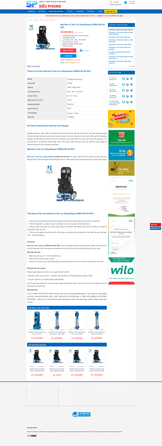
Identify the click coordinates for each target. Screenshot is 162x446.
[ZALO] (131, 79)
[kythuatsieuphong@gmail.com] (127, 102)
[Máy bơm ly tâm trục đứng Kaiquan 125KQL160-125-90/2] (97, 357)
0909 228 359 (113, 85)
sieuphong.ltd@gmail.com (72, 63)
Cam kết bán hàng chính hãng (37, 389)
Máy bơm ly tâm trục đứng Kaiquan (40, 157)
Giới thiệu (42, 11)
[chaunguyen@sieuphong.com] (127, 90)
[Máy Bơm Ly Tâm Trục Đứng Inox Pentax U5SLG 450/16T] (97, 320)
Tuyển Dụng (90, 11)
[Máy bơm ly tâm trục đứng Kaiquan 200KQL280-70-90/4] (77, 357)
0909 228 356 (113, 97)
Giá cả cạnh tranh (33, 392)
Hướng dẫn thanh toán (66, 389)
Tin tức (70, 11)
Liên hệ (100, 11)
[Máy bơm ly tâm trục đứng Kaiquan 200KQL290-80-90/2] (57, 357)
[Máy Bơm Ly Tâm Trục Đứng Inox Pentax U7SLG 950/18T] (77, 320)
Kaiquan (70, 113)
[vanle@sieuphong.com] (127, 84)
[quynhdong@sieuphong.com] (127, 96)
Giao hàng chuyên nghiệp (35, 395)
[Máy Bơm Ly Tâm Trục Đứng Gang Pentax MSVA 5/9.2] (37, 320)
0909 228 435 (113, 104)
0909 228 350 (113, 91)
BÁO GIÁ (154, 224)
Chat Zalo (68, 56)
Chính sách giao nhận (66, 392)
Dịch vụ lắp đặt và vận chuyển (68, 398)
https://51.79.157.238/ (6, 443)
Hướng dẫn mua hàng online (68, 395)
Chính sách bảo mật (65, 404)
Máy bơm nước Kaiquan (35, 245)
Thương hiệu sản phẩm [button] (55, 11)
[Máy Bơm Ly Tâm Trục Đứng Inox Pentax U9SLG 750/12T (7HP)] (57, 320)
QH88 (1, 445)
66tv (1, 441)
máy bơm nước (79, 294)
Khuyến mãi (79, 11)
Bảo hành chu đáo (33, 398)
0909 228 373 (155, 228)
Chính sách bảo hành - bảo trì (68, 401)
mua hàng (68, 50)
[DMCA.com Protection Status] (31, 435)
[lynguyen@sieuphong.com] (127, 78)
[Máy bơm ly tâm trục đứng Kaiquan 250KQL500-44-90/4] (37, 357)
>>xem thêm (131, 66)
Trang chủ (31, 11)
